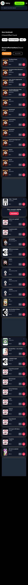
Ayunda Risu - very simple (16, 348)
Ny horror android (13, 449)
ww (10, 338)
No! (10, 169)
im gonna (11, 439)
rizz (10, 269)
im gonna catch (13, 229)
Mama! (10, 149)
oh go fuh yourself (13, 368)
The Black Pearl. (13, 59)
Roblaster (11, 61)
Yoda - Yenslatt (13, 199)
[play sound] (5, 62)
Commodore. (12, 119)
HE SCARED (12, 239)
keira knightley (13, 39)
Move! (10, 159)
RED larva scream (13, 249)
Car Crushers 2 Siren (14, 309)
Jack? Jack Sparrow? (14, 139)
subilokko (11, 200)
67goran (11, 360)
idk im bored (12, 378)
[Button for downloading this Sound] (23, 64)
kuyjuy (10, 260)
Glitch (10, 259)
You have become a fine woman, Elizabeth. (15, 90)
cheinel (11, 250)
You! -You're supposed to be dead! (15, 80)
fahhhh (11, 289)
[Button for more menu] (24, 59)
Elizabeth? (11, 129)
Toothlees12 (12, 311)
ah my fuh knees (13, 388)
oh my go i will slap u (14, 429)
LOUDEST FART (13, 358)
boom (10, 279)
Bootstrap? (12, 109)
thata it (11, 408)
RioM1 (10, 350)
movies (5, 39)
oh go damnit (12, 419)
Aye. (10, 99)
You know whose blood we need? (16, 70)
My (9, 299)
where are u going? (14, 219)
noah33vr (11, 340)
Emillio (10, 220)
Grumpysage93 (13, 240)
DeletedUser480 (13, 271)
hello (10, 398)
